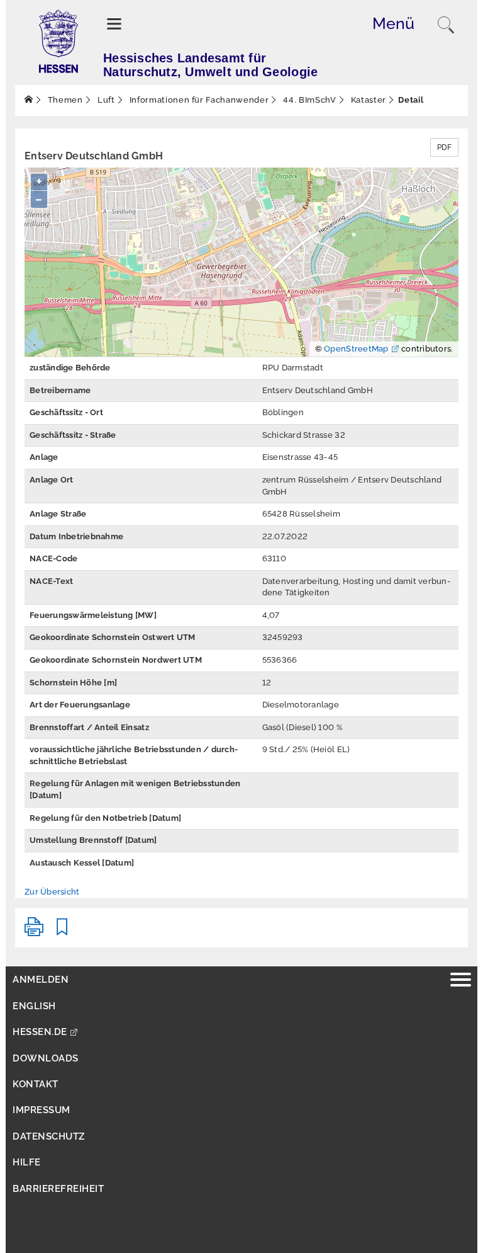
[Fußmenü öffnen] (460, 981)
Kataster (367, 100)
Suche (445, 25)
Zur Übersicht (52, 891)
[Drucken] (34, 932)
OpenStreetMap (356, 348)
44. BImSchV (308, 100)
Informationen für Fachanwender (198, 100)
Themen (64, 100)
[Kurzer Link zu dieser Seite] (62, 932)
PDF (444, 147)
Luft (104, 100)
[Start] (29, 100)
